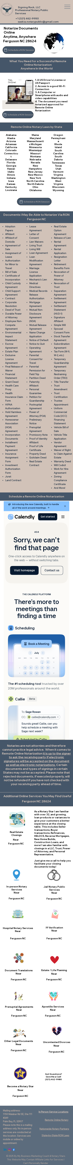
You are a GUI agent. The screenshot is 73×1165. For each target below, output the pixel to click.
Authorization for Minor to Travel (12, 264)
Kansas (11, 184)
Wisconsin (58, 187)
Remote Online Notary (56, 1119)
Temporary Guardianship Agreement (61, 363)
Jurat (8, 476)
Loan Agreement (38, 252)
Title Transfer (61, 381)
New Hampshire (35, 167)
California (11, 147)
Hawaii (11, 168)
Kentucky (11, 187)
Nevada (35, 162)
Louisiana (11, 190)
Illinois (11, 174)
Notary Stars (58, 1156)
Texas (58, 165)
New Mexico (35, 174)
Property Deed (37, 453)
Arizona (11, 141)
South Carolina (58, 152)
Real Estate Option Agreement (60, 230)
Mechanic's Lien (38, 279)
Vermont (58, 171)
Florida (11, 162)
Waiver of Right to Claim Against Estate (63, 454)
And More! (59, 487)
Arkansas (10, 144)
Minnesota (35, 147)
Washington (58, 178)
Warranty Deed (62, 461)
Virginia (58, 174)
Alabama (11, 135)
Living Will (34, 249)
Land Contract (13, 480)
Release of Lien (62, 237)
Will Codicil (60, 465)
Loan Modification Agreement (36, 260)
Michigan (36, 144)
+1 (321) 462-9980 (27, 18)
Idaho (11, 171)
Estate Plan (11, 351)
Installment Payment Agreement (11, 446)
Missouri (35, 153)
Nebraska (35, 159)
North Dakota (35, 184)
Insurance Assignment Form (11, 457)
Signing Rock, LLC (29, 7)
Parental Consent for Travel (36, 359)
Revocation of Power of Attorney (61, 275)
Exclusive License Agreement (11, 359)
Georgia (11, 165)
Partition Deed (37, 377)
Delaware (11, 159)
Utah (58, 168)
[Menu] (67, 6)
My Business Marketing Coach (33, 1156)
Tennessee (58, 162)
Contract (10, 298)
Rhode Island (58, 146)
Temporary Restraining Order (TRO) (60, 374)
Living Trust (35, 245)
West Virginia (58, 182)
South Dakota (58, 158)
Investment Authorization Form (12, 469)
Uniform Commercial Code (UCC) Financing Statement (60, 416)
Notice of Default (38, 340)
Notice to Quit (37, 343)
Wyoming (58, 190)
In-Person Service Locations (53, 1111)
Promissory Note (38, 434)
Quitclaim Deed (37, 457)
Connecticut (11, 155)
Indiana (11, 178)
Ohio (35, 187)
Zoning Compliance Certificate (60, 480)
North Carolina (35, 181)
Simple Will (60, 325)
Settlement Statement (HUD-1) (60, 310)
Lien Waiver (35, 241)
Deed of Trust (12, 309)
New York (35, 178)
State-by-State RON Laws (55, 1135)
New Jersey (35, 171)
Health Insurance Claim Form (14, 397)
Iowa (11, 181)
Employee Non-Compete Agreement (13, 325)
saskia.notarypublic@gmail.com (38, 21)
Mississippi (35, 150)
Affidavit (9, 234)
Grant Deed (11, 381)
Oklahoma (35, 190)
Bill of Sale (11, 271)
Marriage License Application (35, 272)
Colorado (11, 150)
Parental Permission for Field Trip (37, 370)
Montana (35, 156)
